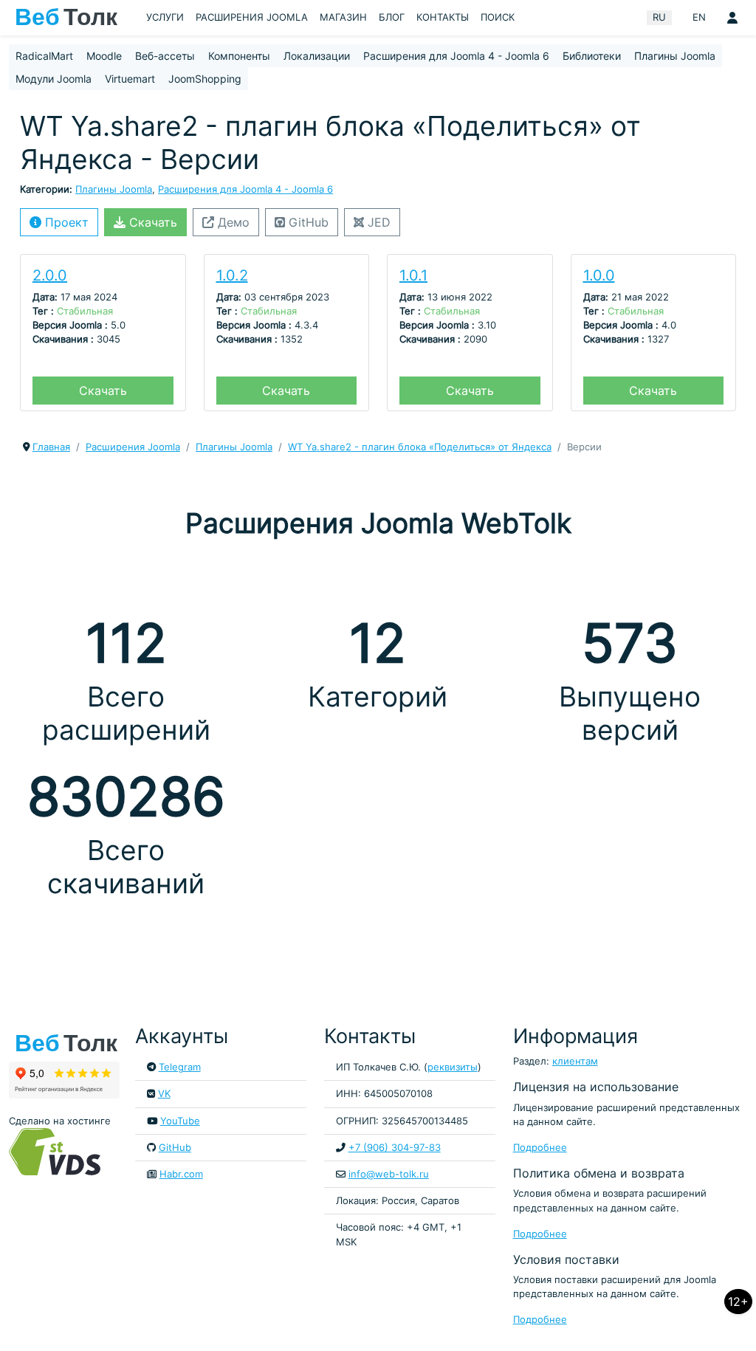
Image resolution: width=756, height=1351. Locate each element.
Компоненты (239, 55)
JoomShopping (204, 78)
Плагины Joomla (674, 55)
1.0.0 (599, 275)
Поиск (498, 17)
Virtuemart (130, 78)
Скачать (151, 222)
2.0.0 (49, 275)
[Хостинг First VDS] (59, 1151)
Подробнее (540, 1147)
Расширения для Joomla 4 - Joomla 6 (456, 55)
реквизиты (452, 1067)
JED (377, 222)
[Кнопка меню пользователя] (732, 18)
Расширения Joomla (252, 17)
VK (164, 1093)
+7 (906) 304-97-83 (394, 1147)
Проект (65, 222)
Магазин (343, 17)
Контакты (442, 17)
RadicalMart (44, 55)
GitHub (307, 222)
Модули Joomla (54, 78)
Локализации (317, 55)
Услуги (165, 17)
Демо (232, 222)
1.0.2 (232, 275)
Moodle (104, 55)
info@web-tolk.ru (388, 1174)
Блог (392, 17)
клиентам (575, 1061)
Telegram (180, 1067)
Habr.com (181, 1174)
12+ (738, 1301)
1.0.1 (413, 275)
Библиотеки (592, 55)
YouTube (180, 1121)
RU (659, 17)
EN (699, 17)
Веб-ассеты (165, 55)
